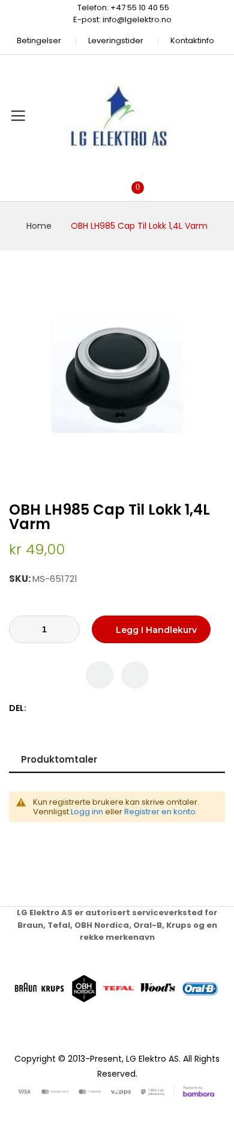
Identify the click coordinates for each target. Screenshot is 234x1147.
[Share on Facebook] (37, 708)
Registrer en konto (160, 811)
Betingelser (39, 40)
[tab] (117, 759)
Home (39, 226)
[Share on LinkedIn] (88, 708)
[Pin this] (62, 708)
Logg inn (87, 811)
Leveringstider (115, 40)
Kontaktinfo (192, 40)
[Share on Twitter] (50, 708)
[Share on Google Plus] (75, 708)
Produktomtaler (59, 759)
